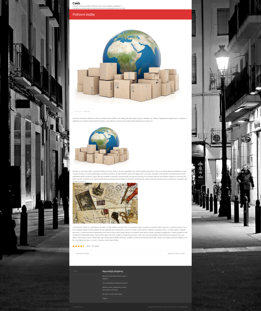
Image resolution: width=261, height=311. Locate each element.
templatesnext (183, 307)
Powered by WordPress (155, 307)
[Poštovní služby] (130, 65)
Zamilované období (81, 253)
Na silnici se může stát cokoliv (112, 294)
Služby (88, 111)
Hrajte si (105, 298)
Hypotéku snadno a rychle (177, 253)
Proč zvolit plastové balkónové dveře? (114, 283)
